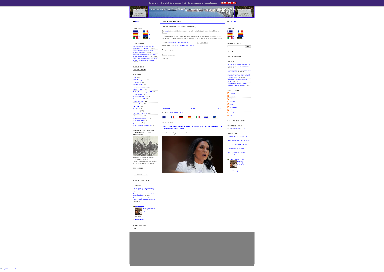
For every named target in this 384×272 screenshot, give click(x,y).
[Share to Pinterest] (207, 43)
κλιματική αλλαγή (138, 120)
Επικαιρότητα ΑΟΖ (139, 99)
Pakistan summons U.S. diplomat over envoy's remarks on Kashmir (143, 47)
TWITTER (138, 21)
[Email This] (198, 43)
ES (192, 118)
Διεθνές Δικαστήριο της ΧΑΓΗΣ (142, 92)
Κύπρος (135, 108)
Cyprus (135, 77)
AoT (149, 39)
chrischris (232, 110)
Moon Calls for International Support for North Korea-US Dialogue (239, 141)
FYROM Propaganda (139, 80)
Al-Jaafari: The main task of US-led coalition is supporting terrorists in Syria (239, 145)
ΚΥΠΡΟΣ (136, 106)
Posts (137, 171)
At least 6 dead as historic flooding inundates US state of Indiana (237, 84)
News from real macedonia (140, 87)
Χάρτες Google (139, 220)
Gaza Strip (182, 45)
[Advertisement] (192, 247)
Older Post (219, 108)
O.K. (234, 3)
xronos (231, 115)
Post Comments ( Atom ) (176, 112)
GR (166, 118)
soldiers (192, 45)
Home (192, 108)
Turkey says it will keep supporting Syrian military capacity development (144, 55)
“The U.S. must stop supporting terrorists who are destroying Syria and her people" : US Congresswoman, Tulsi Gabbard (192, 127)
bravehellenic (233, 107)
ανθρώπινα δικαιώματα (140, 118)
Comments (138, 174)
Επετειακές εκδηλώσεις (140, 96)
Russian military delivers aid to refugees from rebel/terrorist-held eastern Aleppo (144, 198)
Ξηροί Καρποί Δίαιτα (142, 207)
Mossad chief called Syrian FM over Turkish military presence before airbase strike (145, 59)
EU (217, 118)
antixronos (232, 104)
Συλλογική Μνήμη (138, 116)
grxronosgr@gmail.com (238, 128)
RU (209, 118)
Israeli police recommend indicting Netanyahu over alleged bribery (237, 149)
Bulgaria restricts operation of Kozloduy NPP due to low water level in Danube (239, 65)
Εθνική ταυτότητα (138, 94)
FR (175, 118)
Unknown (232, 93)
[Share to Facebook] (205, 43)
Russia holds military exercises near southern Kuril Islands (143, 51)
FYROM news (137, 82)
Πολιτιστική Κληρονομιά (140, 113)
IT (200, 118)
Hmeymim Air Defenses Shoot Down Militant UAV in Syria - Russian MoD (143, 189)
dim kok (232, 113)
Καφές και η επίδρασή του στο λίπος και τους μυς (149, 209)
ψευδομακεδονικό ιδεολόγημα (142, 125)
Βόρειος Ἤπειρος (138, 89)
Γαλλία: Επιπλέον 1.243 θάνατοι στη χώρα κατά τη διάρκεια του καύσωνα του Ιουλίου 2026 (239, 75)
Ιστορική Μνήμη (138, 104)
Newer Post (166, 108)
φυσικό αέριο (137, 123)
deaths (176, 45)
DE (183, 118)
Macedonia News (138, 84)
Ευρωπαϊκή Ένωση (138, 101)
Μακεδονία (136, 111)
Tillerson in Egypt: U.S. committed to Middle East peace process (238, 153)
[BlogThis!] (201, 43)
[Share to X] (203, 43)
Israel (166, 31)
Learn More (226, 3)
